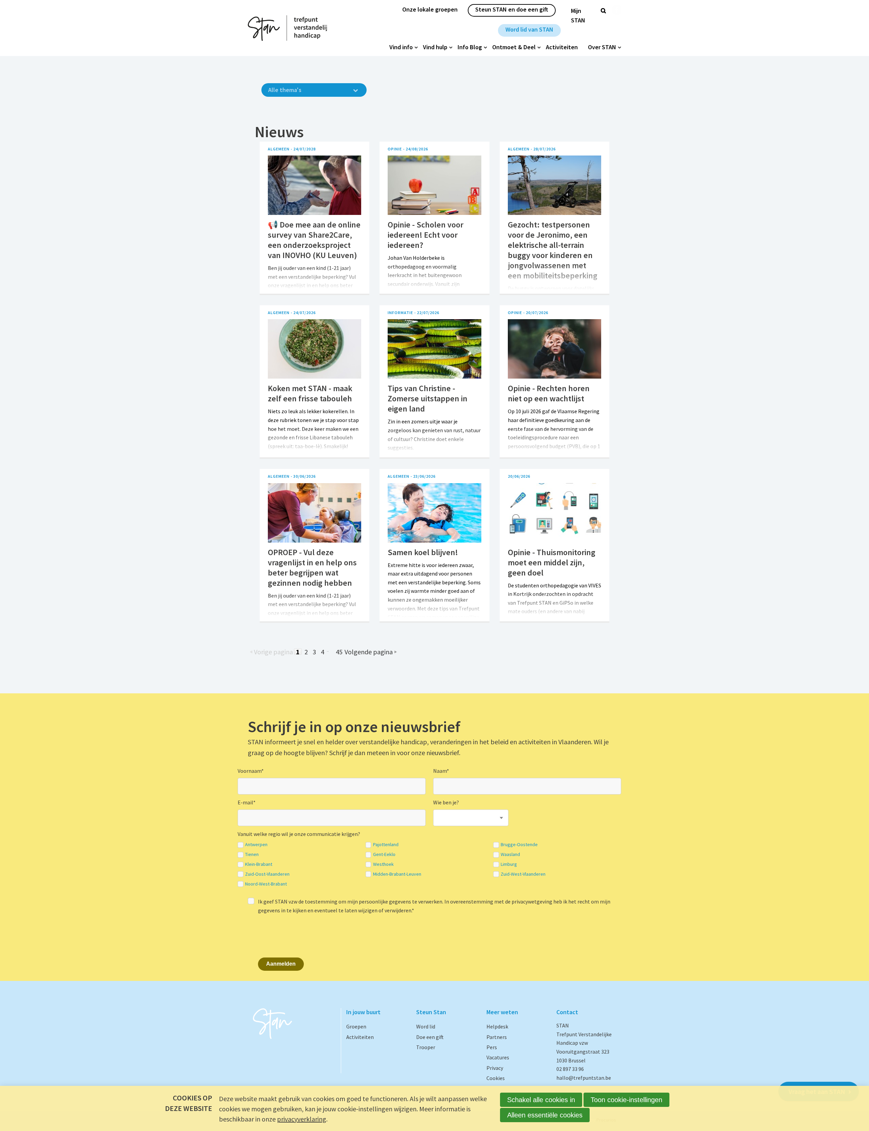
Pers (491, 1047)
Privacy (494, 1067)
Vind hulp (435, 47)
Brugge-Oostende (519, 844)
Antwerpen (256, 844)
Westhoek (383, 864)
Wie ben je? (446, 802)
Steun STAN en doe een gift (511, 9)
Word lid (425, 1026)
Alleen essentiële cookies (545, 1115)
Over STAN (602, 47)
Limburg (509, 864)
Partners (496, 1037)
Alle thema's (284, 90)
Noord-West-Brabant (266, 884)
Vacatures (497, 1057)
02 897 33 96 (570, 1068)
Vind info (401, 47)
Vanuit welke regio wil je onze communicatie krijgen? (299, 834)
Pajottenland (386, 844)
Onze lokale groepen (430, 9)
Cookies (495, 1078)
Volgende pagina (369, 652)
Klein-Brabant (258, 864)
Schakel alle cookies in (541, 1099)
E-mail (247, 802)
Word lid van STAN (529, 29)
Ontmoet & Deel (514, 47)
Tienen (252, 854)
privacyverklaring (301, 1119)
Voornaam (251, 770)
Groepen (356, 1026)
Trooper (425, 1047)
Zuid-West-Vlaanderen (523, 874)
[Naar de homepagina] (287, 28)
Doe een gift (430, 1037)
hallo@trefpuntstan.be (583, 1077)
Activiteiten (562, 47)
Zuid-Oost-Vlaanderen (267, 874)
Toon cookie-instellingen (626, 1099)
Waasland (510, 854)
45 (339, 652)
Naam (441, 770)
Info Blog (470, 47)
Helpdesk (497, 1026)
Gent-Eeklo (384, 854)
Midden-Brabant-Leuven (397, 874)
